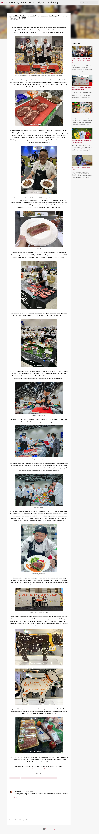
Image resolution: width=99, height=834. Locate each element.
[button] (10, 23)
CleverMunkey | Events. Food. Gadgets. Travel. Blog (31, 2)
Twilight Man (17, 791)
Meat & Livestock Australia (50, 777)
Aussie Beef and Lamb (15, 777)
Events (34, 777)
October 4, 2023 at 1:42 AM (27, 791)
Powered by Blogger (50, 829)
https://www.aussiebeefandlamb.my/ (39, 769)
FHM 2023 (40, 777)
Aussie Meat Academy (26, 777)
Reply (15, 797)
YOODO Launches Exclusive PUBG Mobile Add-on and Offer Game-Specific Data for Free (81, 60)
